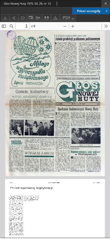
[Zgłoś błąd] (55, 17)
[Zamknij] (106, 3)
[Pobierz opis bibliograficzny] (38, 18)
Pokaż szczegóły (88, 11)
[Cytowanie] (46, 17)
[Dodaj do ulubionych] (22, 17)
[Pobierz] (5, 17)
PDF (67, 18)
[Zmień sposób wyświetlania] (30, 17)
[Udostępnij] (13, 17)
